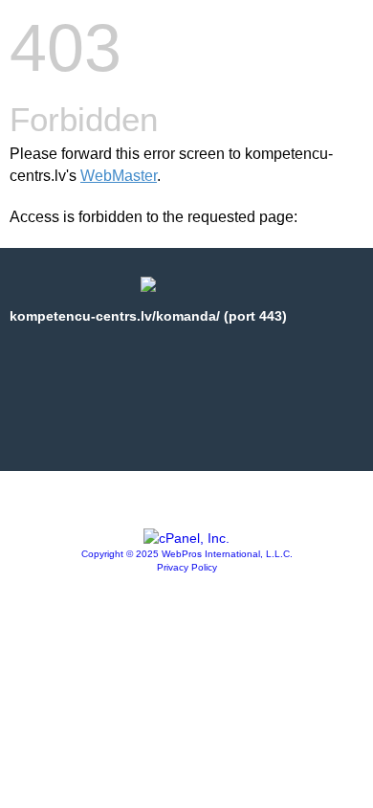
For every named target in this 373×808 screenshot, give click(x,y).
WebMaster (118, 176)
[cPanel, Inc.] (186, 538)
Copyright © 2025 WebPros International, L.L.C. (187, 554)
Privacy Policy (187, 567)
